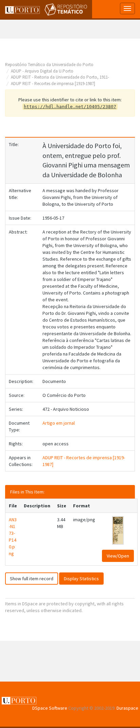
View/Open (118, 556)
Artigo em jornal (58, 423)
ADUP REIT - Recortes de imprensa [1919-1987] (53, 83)
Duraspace (127, 708)
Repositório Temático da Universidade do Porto (49, 64)
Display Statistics (81, 578)
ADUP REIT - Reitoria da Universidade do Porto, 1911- (60, 77)
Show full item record (31, 578)
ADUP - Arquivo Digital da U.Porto (42, 71)
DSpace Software (49, 708)
